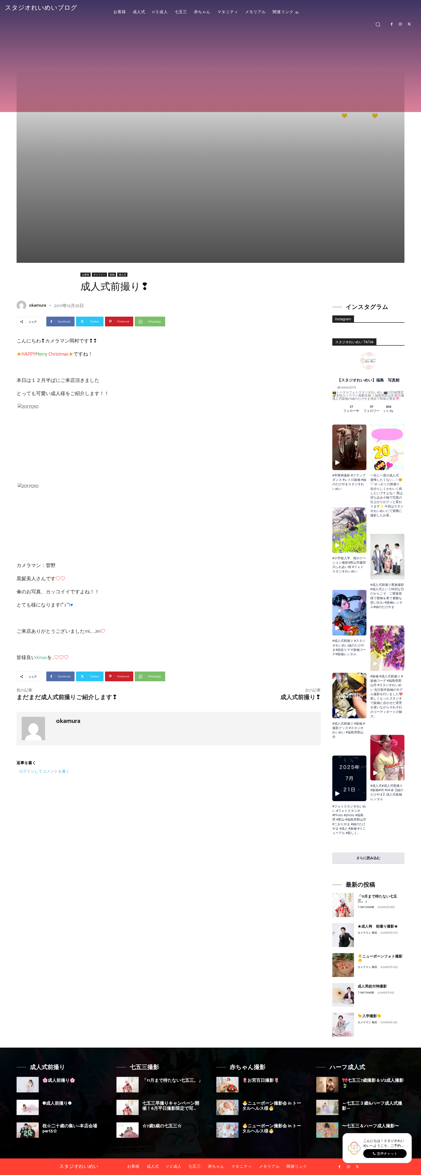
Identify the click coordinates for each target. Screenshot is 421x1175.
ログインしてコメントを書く (44, 771)
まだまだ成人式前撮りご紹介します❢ (67, 697)
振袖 (112, 274)
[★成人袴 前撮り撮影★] (343, 935)
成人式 (122, 274)
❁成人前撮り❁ (57, 1103)
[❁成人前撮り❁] (28, 1107)
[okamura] (22, 305)
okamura (37, 305)
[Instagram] (400, 24)
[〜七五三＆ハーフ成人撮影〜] (327, 1130)
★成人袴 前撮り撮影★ (378, 926)
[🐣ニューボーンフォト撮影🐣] (343, 965)
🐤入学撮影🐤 (370, 1016)
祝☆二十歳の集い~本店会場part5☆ (69, 1128)
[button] (378, 24)
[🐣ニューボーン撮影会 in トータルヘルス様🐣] (227, 1107)
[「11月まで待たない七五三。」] (343, 905)
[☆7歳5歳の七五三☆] (127, 1130)
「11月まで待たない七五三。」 (377, 898)
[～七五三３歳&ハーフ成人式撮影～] (327, 1107)
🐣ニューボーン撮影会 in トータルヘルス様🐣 (271, 1106)
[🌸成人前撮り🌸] (28, 1084)
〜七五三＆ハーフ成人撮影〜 (370, 1126)
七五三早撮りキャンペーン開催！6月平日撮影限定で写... (170, 1106)
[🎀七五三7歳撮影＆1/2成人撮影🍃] (327, 1084)
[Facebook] (391, 24)
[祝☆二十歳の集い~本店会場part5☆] (28, 1130)
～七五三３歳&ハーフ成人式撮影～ (372, 1106)
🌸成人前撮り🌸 (58, 1080)
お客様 (85, 274)
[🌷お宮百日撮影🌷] (227, 1084)
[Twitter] (409, 24)
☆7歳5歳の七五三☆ (162, 1126)
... (358, 833)
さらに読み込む (368, 857)
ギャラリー (99, 274)
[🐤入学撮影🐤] (343, 1025)
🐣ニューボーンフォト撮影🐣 (380, 958)
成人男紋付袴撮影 (372, 986)
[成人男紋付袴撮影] (343, 995)
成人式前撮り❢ (300, 697)
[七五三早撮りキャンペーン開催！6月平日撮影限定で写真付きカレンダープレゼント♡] (127, 1107)
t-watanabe (366, 907)
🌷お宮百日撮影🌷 (260, 1080)
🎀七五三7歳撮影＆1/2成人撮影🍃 (373, 1083)
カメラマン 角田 (367, 933)
